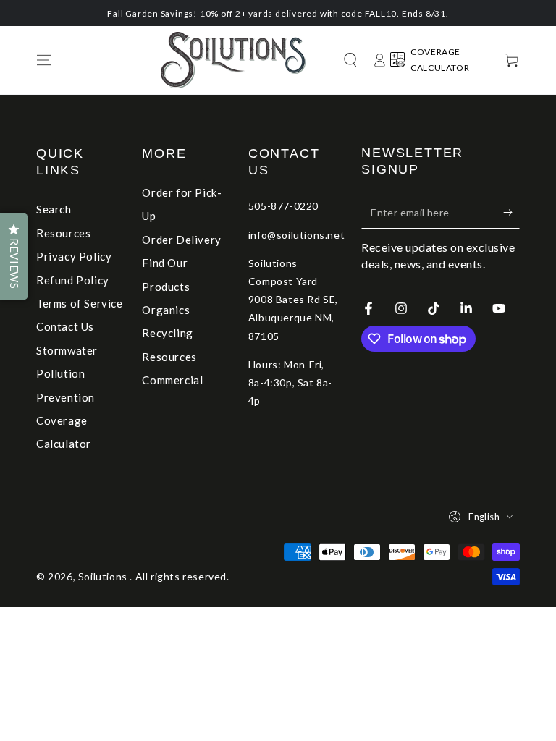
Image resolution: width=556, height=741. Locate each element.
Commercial (172, 379)
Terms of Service (79, 303)
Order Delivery (181, 239)
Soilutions (104, 576)
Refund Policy (72, 280)
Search (54, 209)
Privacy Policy (73, 256)
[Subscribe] (511, 212)
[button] (350, 60)
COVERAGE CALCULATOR (439, 59)
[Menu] (44, 60)
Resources (63, 233)
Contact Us (65, 326)
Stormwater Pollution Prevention (67, 374)
